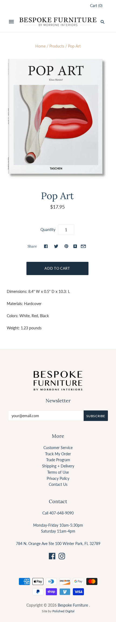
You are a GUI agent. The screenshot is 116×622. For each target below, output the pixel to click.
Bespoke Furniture (73, 605)
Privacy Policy (58, 478)
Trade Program (58, 459)
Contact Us (58, 484)
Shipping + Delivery (58, 466)
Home (40, 46)
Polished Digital (63, 611)
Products (56, 46)
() (96, 5)
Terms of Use (58, 472)
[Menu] (11, 22)
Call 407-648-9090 (58, 513)
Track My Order (58, 454)
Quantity (47, 229)
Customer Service (58, 447)
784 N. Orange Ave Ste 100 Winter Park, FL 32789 (58, 543)
